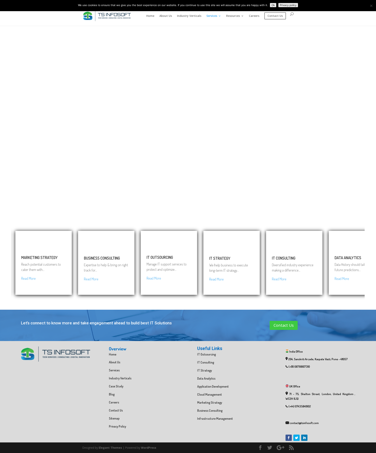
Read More (11, 278)
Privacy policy (288, 5)
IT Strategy (204, 370)
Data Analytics (206, 378)
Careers (254, 16)
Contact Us (284, 325)
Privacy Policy (117, 426)
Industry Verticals (189, 16)
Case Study (116, 386)
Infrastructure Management (215, 419)
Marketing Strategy (209, 402)
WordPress (148, 447)
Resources (233, 16)
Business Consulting (209, 410)
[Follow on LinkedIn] (304, 438)
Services (211, 16)
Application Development (213, 386)
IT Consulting (205, 362)
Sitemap (114, 418)
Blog (112, 394)
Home (150, 16)
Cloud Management (209, 394)
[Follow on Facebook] (289, 438)
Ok (273, 5)
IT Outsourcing (206, 354)
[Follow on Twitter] (296, 438)
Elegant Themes (110, 447)
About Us (165, 16)
